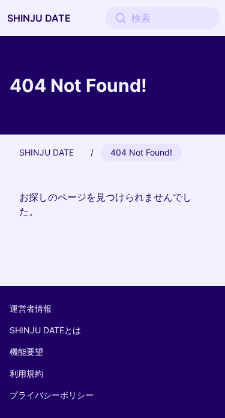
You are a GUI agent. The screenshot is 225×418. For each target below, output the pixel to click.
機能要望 (26, 352)
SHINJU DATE (39, 18)
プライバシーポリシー (52, 395)
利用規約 (26, 373)
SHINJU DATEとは (45, 330)
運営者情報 (31, 308)
